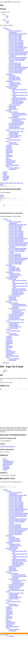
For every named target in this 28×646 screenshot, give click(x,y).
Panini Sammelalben (14, 167)
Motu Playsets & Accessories (19, 99)
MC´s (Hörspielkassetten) (12, 165)
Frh (7, 17)
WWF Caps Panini (14, 144)
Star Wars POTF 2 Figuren (19, 119)
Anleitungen (9, 163)
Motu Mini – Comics (17, 100)
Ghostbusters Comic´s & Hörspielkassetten (15, 84)
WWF (7, 141)
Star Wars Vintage (13, 112)
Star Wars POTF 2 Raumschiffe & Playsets (18, 121)
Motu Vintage (12, 88)
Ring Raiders (9, 155)
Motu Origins (12, 107)
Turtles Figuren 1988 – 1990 (16, 131)
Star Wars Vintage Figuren (18, 113)
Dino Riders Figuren (14, 77)
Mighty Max (9, 152)
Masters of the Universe (12, 86)
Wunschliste (6, 177)
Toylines (5, 28)
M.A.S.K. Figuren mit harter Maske (18, 53)
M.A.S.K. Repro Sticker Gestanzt (17, 68)
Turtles (8, 130)
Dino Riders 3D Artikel (15, 79)
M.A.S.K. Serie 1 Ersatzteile (16, 42)
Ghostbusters (9, 81)
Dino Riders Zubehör (14, 78)
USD (4, 20)
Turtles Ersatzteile (13, 134)
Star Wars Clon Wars (14, 126)
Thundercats (9, 146)
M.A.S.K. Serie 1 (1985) (15, 36)
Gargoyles (8, 148)
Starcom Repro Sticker (14, 140)
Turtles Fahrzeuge (13, 133)
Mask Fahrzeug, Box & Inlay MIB (17, 33)
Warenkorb (6, 179)
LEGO (8, 153)
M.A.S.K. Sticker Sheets (15, 72)
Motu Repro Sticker (17, 103)
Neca (7, 158)
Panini (7, 166)
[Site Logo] (11, 183)
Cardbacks (8, 145)
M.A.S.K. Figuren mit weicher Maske (18, 51)
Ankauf (5, 173)
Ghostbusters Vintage (14, 82)
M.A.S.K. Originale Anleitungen (17, 58)
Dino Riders (9, 74)
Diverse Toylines (10, 162)
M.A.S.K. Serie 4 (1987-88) (16, 40)
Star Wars (8, 110)
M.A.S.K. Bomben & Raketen (16, 49)
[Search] (15, 198)
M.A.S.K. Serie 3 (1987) (15, 39)
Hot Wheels (9, 156)
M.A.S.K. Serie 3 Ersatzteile (16, 44)
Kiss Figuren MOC (11, 160)
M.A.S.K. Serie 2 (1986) (15, 37)
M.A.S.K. (8, 29)
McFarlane (9, 159)
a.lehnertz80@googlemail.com (7, 446)
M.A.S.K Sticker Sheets (15, 65)
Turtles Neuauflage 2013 (15, 135)
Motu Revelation (13, 109)
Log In (4, 180)
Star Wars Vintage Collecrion (16, 123)
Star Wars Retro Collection (15, 124)
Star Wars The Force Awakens (16, 128)
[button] (1, 184)
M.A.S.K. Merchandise (15, 64)
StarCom (8, 138)
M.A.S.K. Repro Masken (15, 71)
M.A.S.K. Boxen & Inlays (15, 35)
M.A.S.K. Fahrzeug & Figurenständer (18, 67)
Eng (4, 14)
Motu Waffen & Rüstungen (19, 98)
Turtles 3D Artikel (13, 137)
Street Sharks (9, 151)
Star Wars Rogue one (14, 127)
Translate (11, 636)
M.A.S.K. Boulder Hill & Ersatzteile (18, 47)
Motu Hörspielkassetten (18, 102)
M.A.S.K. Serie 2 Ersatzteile (16, 43)
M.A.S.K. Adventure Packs (16, 50)
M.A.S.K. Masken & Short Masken (18, 57)
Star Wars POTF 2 (13, 117)
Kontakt (5, 174)
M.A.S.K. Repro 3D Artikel (16, 70)
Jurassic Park (9, 149)
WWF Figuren (12, 142)
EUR (7, 22)
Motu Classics (12, 106)
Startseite (5, 172)
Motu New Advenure (14, 105)
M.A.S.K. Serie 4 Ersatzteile (16, 46)
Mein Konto (6, 176)
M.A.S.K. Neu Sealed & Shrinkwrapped (15, 31)
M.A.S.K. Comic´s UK (15, 63)
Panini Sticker (12, 169)
